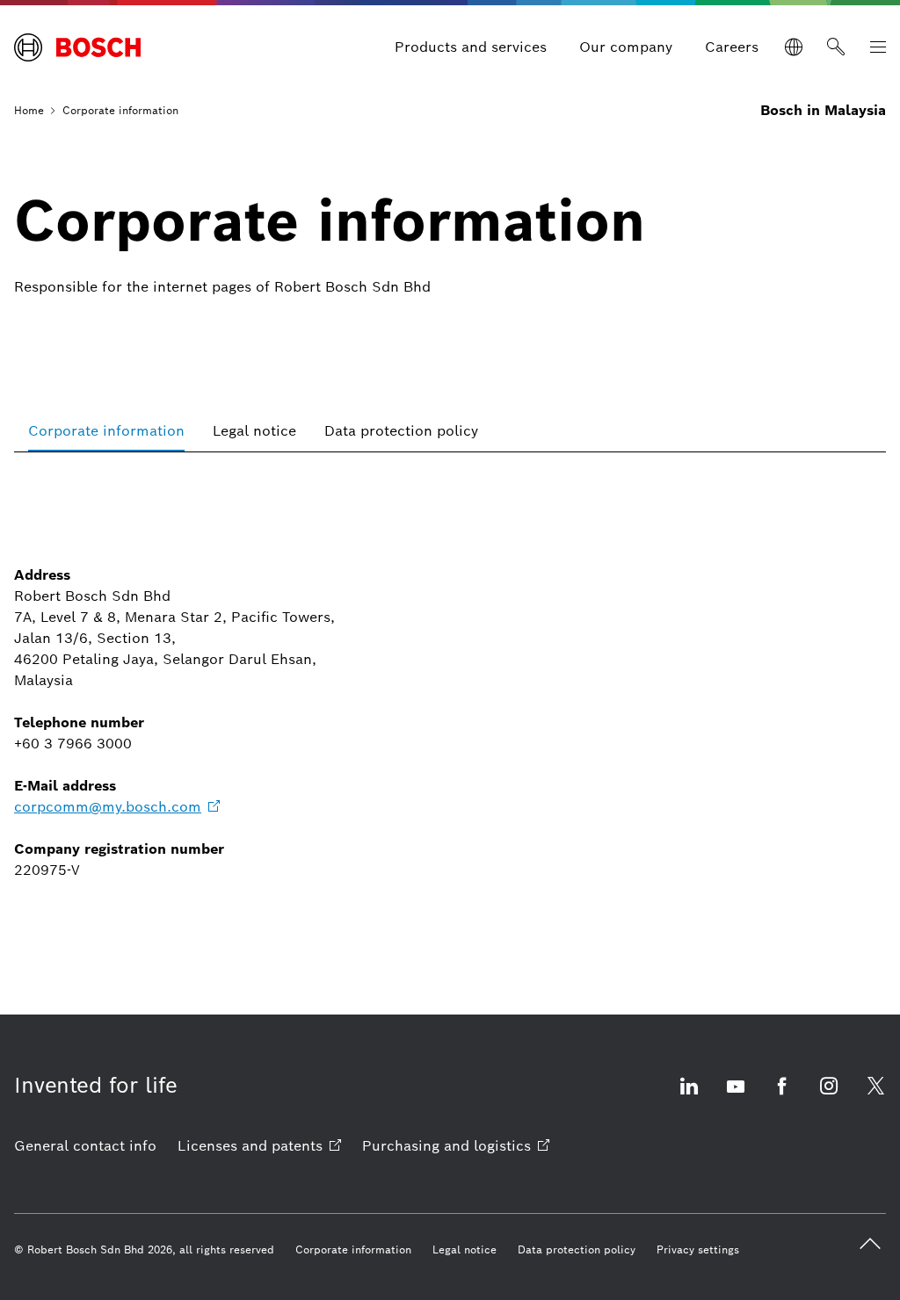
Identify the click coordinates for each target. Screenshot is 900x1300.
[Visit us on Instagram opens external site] (829, 1096)
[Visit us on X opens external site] (875, 1096)
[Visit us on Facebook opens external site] (782, 1096)
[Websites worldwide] (794, 47)
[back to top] (870, 1243)
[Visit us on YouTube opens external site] (736, 1096)
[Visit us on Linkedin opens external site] (689, 1096)
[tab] (106, 430)
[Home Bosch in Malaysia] (77, 47)
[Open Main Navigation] (878, 47)
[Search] (836, 47)
